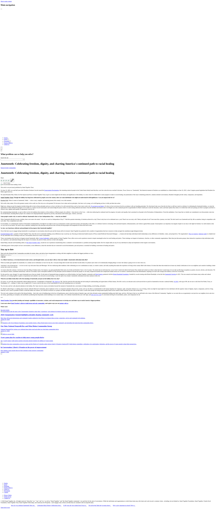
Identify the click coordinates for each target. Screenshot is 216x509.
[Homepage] (108, 135)
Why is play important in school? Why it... (124, 505)
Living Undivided (44, 238)
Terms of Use (7, 496)
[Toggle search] (1, 148)
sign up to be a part (96, 294)
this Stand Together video (33, 242)
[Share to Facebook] (4, 181)
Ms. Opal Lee (56, 281)
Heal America (99, 274)
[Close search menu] (1, 150)
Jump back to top (5, 507)
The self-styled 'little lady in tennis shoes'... (99, 505)
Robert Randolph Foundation (121, 274)
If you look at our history (97, 206)
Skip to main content (6, 1)
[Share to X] (6, 181)
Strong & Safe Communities (8, 168)
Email (2, 255)
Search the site (4, 157)
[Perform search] (24, 159)
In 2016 (176, 281)
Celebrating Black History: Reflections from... (49, 505)
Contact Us (7, 498)
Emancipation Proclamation (51, 190)
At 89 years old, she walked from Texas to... (75, 505)
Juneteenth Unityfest (170, 274)
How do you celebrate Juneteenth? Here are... (23, 505)
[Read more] (1, 321)
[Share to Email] (9, 181)
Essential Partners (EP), (7, 234)
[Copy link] (12, 180)
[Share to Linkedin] (2, 181)
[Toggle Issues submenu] (8, 139)
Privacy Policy (8, 495)
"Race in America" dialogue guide (197, 234)
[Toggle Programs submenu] (10, 141)
